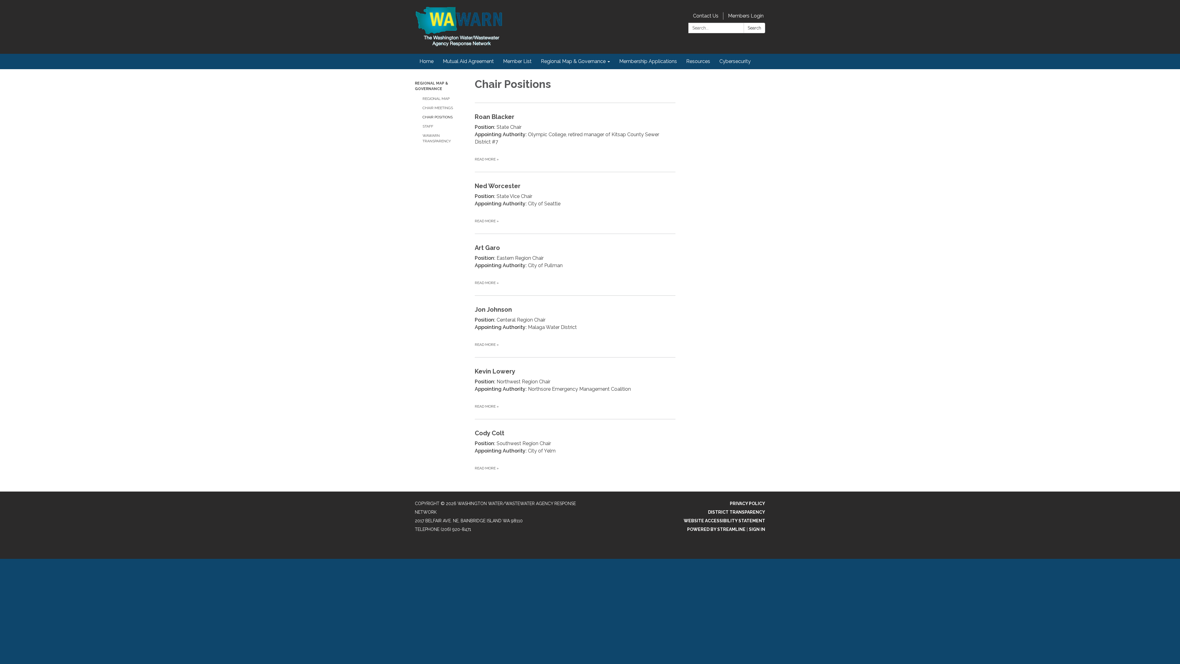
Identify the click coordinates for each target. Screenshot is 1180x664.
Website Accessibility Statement (724, 520)
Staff (428, 126)
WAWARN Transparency (437, 138)
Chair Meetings (438, 108)
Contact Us (705, 16)
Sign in (757, 529)
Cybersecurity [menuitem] (735, 61)
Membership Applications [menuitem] (648, 61)
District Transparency (736, 512)
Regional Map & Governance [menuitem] (573, 61)
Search (754, 28)
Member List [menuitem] (517, 61)
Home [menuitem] (426, 61)
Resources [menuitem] (698, 61)
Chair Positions (438, 117)
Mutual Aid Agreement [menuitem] (468, 61)
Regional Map (436, 99)
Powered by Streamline (716, 529)
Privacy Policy (747, 503)
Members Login (746, 16)
